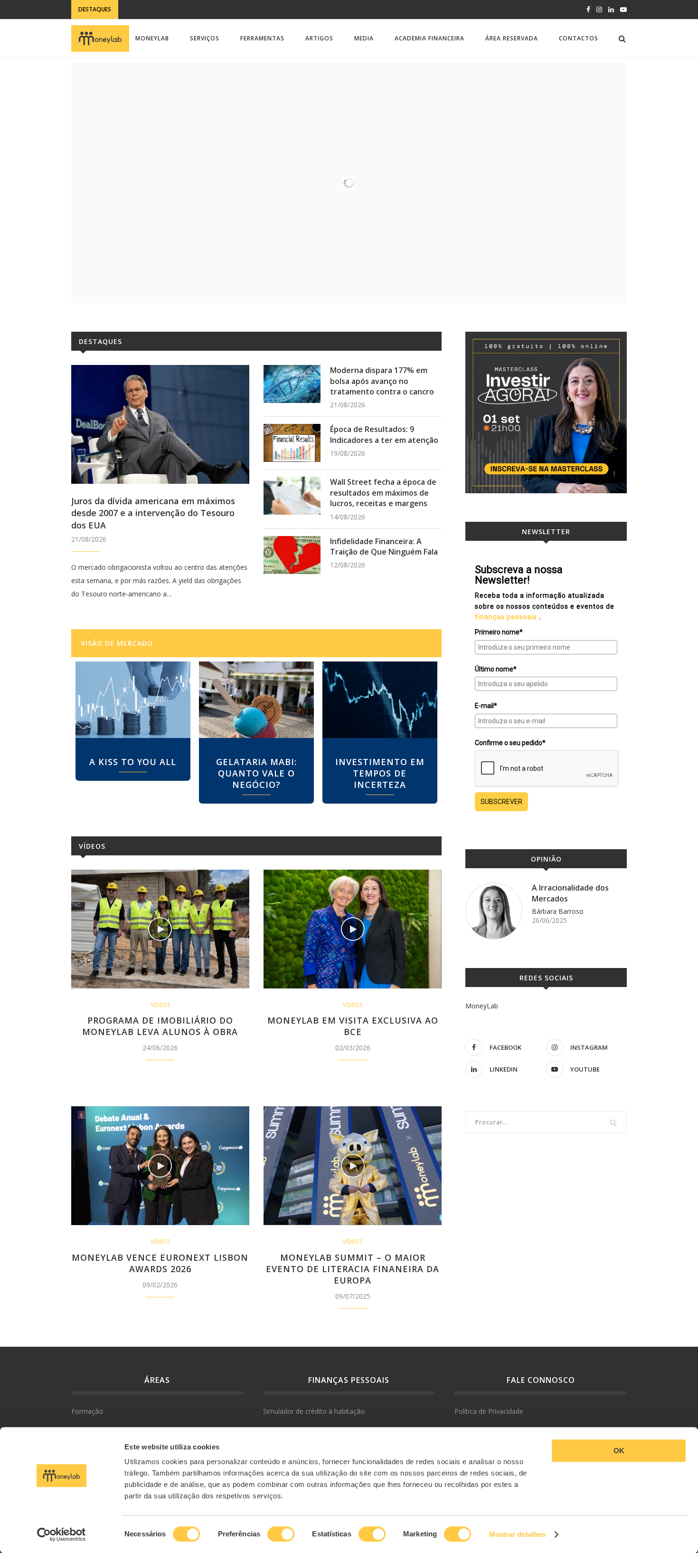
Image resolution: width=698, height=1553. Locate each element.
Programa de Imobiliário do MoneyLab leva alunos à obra (160, 1026)
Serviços (204, 38)
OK (618, 1451)
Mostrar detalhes (517, 1534)
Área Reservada (511, 38)
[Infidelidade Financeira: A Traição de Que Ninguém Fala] (292, 555)
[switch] (280, 1534)
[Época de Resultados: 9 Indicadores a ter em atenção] (292, 443)
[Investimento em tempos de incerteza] (379, 699)
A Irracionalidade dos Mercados (570, 892)
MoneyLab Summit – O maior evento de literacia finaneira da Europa (352, 1269)
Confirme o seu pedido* (510, 743)
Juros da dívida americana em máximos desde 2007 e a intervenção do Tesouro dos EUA (153, 512)
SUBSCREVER (501, 801)
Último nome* (496, 669)
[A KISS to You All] (132, 699)
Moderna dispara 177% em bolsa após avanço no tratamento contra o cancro (382, 381)
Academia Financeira (429, 38)
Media (364, 38)
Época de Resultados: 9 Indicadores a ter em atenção (384, 434)
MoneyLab (152, 38)
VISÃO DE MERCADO (117, 643)
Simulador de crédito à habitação (314, 1411)
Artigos (319, 38)
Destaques (100, 341)
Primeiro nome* (499, 632)
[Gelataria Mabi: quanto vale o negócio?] (256, 699)
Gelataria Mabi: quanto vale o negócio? (256, 773)
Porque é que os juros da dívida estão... (188, 10)
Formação (87, 1411)
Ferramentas (262, 38)
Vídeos (92, 846)
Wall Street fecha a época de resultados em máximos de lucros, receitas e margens (383, 492)
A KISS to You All (132, 761)
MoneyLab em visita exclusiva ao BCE (352, 1026)
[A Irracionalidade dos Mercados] (493, 910)
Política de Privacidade (488, 1411)
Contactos (578, 38)
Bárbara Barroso (558, 911)
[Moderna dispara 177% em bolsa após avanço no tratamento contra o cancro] (292, 384)
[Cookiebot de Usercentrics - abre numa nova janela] (61, 1534)
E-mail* (486, 705)
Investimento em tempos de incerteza (379, 773)
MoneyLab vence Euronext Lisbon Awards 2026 (160, 1263)
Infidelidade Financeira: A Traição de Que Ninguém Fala (384, 546)
